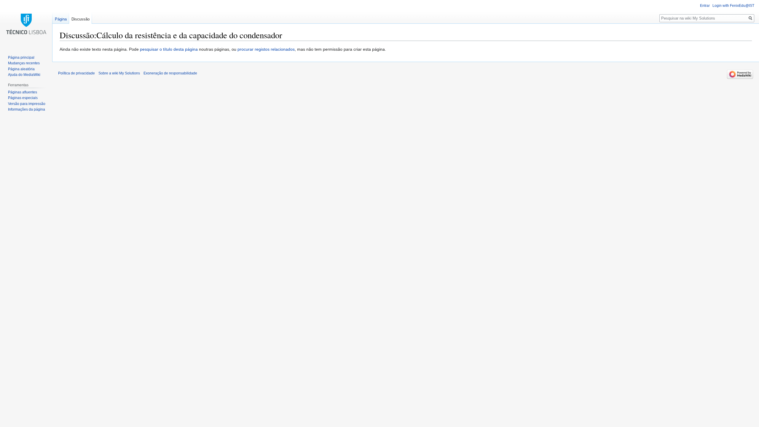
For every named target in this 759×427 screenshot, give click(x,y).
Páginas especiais (23, 98)
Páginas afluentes (22, 92)
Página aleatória (21, 69)
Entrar (705, 6)
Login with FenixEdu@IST (733, 6)
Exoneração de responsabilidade (170, 73)
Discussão (80, 19)
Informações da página (26, 109)
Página (61, 19)
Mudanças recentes (24, 63)
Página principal (21, 57)
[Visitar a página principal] (26, 23)
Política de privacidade (76, 73)
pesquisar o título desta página (169, 49)
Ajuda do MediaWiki (24, 75)
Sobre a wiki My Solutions (119, 73)
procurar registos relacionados (266, 49)
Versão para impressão (26, 104)
